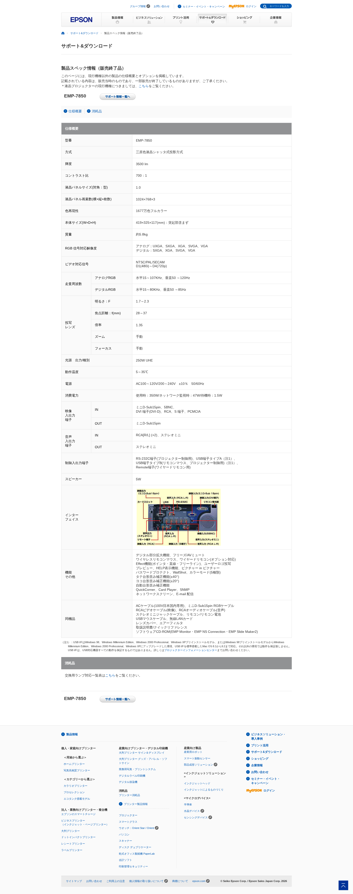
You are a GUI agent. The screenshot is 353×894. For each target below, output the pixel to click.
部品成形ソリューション (198, 764)
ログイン (251, 6)
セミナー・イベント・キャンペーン (204, 6)
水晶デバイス (192, 810)
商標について (180, 881)
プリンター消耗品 (129, 795)
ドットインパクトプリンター (78, 837)
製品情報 (72, 734)
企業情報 (257, 765)
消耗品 (97, 111)
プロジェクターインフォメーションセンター (190, 650)
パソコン (124, 834)
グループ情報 (138, 6)
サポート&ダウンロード (84, 33)
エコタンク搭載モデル (77, 798)
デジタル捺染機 (128, 781)
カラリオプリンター (75, 785)
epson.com (198, 881)
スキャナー (125, 840)
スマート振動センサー (197, 758)
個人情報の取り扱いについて (146, 881)
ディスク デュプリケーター (135, 847)
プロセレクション (74, 792)
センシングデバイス (196, 817)
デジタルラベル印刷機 (132, 775)
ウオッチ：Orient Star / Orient (136, 828)
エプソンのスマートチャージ (78, 814)
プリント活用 (259, 745)
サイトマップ (74, 881)
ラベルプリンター (71, 850)
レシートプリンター (73, 843)
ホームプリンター (74, 763)
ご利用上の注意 (115, 881)
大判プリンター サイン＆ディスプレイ (141, 752)
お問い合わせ (162, 6)
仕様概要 (75, 111)
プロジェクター (128, 815)
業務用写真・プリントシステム (137, 769)
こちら (144, 86)
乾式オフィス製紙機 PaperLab (137, 853)
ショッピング (259, 758)
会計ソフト (125, 859)
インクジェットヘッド (197, 783)
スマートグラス (128, 821)
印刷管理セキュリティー (133, 866)
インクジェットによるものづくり (204, 789)
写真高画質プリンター (77, 770)
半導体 (188, 804)
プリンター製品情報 (136, 804)
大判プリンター (70, 830)
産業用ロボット (193, 751)
